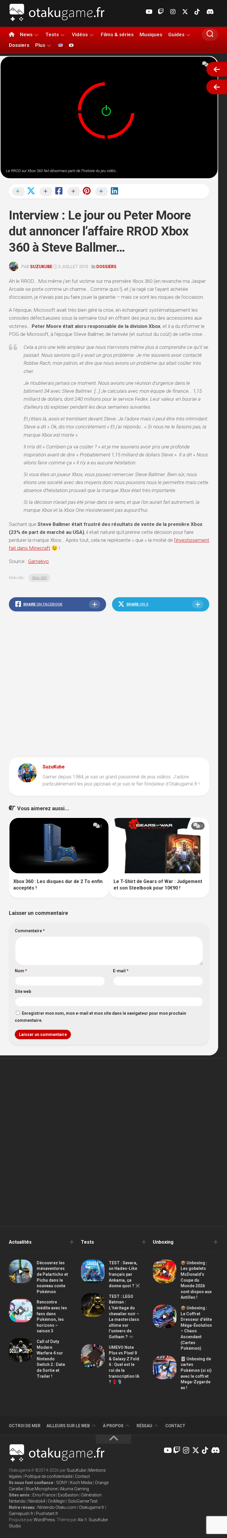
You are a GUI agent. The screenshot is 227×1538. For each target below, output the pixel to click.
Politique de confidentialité (48, 1476)
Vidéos (80, 34)
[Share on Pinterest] (80, 192)
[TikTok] (197, 12)
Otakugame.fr (91, 1507)
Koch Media (81, 1482)
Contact (175, 1425)
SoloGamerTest (83, 1501)
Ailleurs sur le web (68, 1425)
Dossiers (19, 45)
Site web (23, 991)
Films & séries (117, 34)
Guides (176, 34)
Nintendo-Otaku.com (57, 1507)
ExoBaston (68, 1495)
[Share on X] (25, 192)
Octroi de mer (24, 1425)
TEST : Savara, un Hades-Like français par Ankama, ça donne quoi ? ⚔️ (124, 1274)
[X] (185, 12)
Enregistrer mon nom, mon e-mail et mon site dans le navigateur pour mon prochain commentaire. (100, 1017)
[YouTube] (149, 12)
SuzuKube (41, 266)
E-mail (121, 970)
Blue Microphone (41, 1488)
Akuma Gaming (74, 1488)
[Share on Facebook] (53, 192)
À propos (113, 1425)
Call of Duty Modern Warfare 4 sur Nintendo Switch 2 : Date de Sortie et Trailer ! (51, 1359)
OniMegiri (56, 1501)
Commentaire (30, 930)
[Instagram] (173, 12)
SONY (61, 1482)
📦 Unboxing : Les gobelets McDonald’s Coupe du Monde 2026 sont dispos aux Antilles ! (196, 1280)
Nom (21, 970)
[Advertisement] (109, 686)
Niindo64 (36, 1501)
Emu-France (44, 1495)
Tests (52, 34)
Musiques (151, 34)
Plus (40, 45)
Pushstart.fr (47, 1513)
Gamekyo (38, 561)
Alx (80, 1519)
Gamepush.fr (21, 1513)
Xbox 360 (39, 578)
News (26, 34)
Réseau (144, 1425)
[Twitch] (161, 12)
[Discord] (209, 12)
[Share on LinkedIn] (108, 192)
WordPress (44, 1519)
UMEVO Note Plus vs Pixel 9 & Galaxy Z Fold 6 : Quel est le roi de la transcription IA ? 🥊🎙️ (124, 1364)
